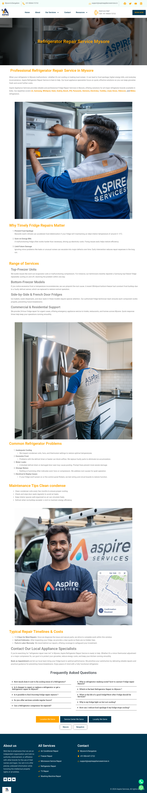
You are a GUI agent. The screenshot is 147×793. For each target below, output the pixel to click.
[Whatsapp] (141, 787)
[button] (40, 682)
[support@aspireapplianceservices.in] (90, 4)
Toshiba (103, 91)
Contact (67, 12)
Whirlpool (47, 91)
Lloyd (109, 91)
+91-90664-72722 (31, 3)
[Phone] (141, 781)
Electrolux (94, 91)
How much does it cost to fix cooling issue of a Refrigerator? (40, 681)
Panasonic (77, 91)
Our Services (50, 12)
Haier (53, 91)
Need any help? (104, 11)
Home (27, 12)
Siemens (86, 91)
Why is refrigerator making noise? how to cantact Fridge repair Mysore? (106, 682)
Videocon (122, 91)
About (37, 12)
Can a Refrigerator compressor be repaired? (32, 705)
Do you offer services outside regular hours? (33, 700)
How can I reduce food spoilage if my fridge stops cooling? (104, 707)
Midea (133, 91)
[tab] (47, 719)
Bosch (65, 91)
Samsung (38, 91)
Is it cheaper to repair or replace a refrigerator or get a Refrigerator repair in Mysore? (36, 688)
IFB (70, 91)
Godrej (59, 91)
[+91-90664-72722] (24, 4)
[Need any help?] (96, 12)
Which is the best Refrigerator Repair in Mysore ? (100, 689)
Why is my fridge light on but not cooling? (97, 702)
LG (32, 91)
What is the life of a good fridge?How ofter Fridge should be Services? (104, 695)
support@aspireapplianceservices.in (105, 3)
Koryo (114, 91)
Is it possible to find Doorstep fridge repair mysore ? (36, 694)
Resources (80, 12)
